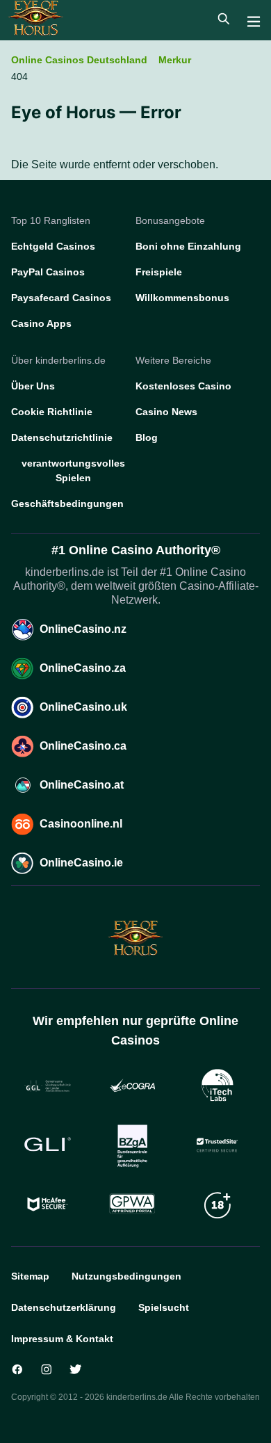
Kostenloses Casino (183, 386)
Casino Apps (41, 323)
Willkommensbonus (182, 297)
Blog (147, 437)
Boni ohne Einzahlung (188, 246)
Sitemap (30, 1276)
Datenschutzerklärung (63, 1307)
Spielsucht (163, 1307)
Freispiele (159, 271)
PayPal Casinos (48, 271)
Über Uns (33, 386)
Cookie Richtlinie (51, 411)
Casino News (166, 411)
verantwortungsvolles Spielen (73, 470)
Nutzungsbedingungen (126, 1276)
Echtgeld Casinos (53, 246)
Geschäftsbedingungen (67, 503)
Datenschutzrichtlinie (62, 437)
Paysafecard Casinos (61, 297)
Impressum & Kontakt (62, 1338)
